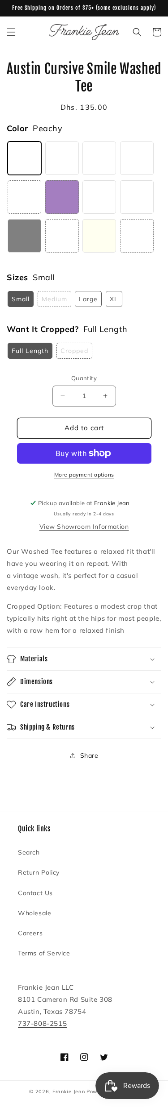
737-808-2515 (42, 1023)
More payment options (84, 474)
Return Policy (39, 872)
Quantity (84, 378)
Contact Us (35, 893)
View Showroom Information (84, 527)
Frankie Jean (68, 1091)
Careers (30, 933)
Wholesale (34, 913)
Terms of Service (44, 953)
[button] (11, 32)
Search (29, 852)
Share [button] (89, 755)
